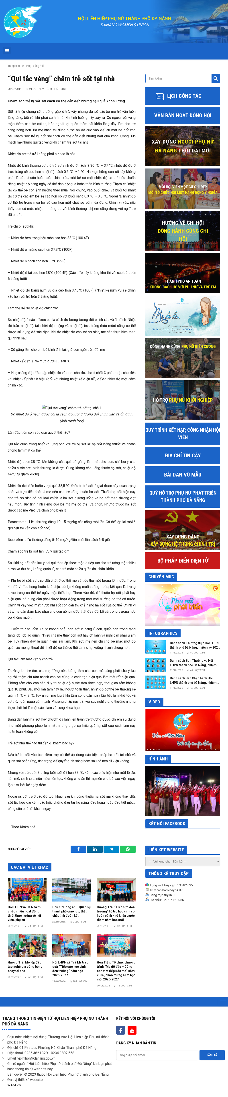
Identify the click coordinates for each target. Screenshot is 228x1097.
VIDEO (154, 702)
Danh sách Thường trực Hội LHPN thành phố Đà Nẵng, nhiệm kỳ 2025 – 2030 (195, 645)
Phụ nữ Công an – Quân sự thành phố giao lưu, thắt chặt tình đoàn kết (71, 911)
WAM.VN (14, 1085)
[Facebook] (120, 1030)
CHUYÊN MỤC (161, 576)
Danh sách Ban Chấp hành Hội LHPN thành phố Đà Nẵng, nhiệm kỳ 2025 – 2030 (193, 680)
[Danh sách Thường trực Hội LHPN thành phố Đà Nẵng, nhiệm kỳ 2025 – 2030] (155, 647)
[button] (7, 50)
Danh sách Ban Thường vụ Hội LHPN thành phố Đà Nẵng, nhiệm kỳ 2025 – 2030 (193, 663)
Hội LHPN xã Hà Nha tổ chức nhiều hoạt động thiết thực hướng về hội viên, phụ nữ (24, 913)
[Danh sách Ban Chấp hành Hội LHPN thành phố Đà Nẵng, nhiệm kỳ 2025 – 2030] (155, 682)
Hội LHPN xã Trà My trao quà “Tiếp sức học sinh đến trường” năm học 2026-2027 (70, 969)
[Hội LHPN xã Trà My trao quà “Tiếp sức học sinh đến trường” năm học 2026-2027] (71, 945)
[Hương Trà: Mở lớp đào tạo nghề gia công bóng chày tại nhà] (27, 945)
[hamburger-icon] (223, 1002)
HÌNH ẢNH (158, 759)
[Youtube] (132, 1030)
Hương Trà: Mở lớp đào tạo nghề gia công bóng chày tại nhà (25, 967)
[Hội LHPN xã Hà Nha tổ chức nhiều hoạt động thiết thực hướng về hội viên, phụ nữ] (27, 890)
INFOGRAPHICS (163, 633)
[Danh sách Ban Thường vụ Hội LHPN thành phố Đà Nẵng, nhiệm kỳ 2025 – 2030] (155, 665)
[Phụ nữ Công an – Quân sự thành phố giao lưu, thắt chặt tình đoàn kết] (71, 890)
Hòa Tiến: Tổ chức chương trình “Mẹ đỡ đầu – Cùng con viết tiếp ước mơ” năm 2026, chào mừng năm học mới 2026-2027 (116, 971)
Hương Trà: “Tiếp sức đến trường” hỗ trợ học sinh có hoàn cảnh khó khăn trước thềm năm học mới (116, 913)
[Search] (216, 78)
